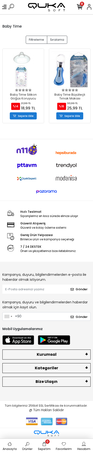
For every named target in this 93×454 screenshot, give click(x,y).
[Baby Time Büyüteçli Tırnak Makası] (70, 69)
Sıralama (57, 39)
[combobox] (8, 316)
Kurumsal (47, 354)
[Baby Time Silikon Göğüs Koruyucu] (23, 69)
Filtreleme (36, 39)
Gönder (82, 289)
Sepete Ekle (26, 116)
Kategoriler (46, 368)
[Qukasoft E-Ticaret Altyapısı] (46, 433)
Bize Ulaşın (46, 381)
